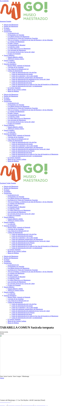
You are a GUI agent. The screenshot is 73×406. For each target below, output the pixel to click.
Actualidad (7, 30)
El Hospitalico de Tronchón (16, 35)
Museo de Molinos (13, 91)
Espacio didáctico (9, 55)
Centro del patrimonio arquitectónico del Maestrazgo (27, 77)
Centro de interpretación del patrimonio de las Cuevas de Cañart (30, 79)
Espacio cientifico (9, 60)
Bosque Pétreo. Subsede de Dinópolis (19, 65)
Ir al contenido (4, 1)
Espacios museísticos (10, 64)
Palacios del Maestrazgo (11, 24)
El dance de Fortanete (14, 53)
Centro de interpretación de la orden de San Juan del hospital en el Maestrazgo (34, 84)
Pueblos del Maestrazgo (11, 26)
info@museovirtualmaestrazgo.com (23, 402)
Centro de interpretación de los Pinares (23, 81)
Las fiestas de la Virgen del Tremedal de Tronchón (23, 38)
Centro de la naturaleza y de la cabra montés (24, 76)
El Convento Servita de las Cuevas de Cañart (21, 52)
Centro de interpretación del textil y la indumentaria (26, 86)
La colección (11, 62)
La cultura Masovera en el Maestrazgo (19, 48)
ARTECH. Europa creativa (16, 59)
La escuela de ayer (13, 33)
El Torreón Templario (14, 88)
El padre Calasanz (13, 43)
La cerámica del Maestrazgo (16, 42)
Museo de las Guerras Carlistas (17, 89)
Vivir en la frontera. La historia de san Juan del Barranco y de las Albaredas (30, 40)
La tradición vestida (13, 47)
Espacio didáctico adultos (15, 57)
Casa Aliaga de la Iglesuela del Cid (18, 69)
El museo (6, 28)
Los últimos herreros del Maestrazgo (18, 36)
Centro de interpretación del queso (21, 82)
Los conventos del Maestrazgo (17, 50)
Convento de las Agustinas (16, 67)
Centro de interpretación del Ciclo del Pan (23, 72)
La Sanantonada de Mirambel (16, 45)
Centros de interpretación (15, 71)
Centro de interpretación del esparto (22, 74)
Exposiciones (8, 31)
